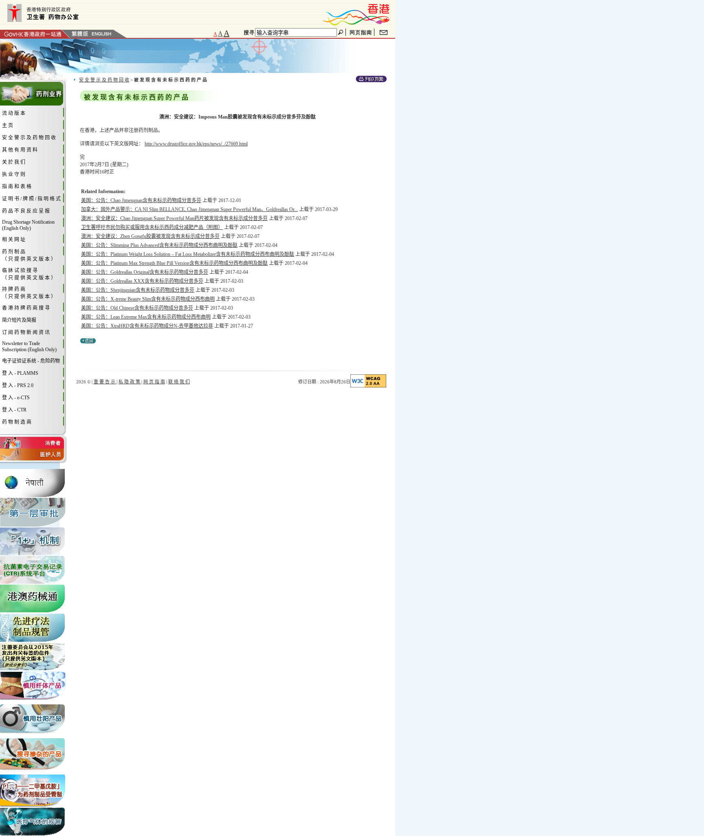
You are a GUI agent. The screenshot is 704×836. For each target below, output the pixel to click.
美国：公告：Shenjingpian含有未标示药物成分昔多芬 (137, 290)
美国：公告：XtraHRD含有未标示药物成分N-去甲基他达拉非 (147, 326)
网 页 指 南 (154, 381)
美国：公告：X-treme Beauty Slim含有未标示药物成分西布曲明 (148, 299)
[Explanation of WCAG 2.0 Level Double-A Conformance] (368, 385)
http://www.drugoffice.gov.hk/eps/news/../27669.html (196, 144)
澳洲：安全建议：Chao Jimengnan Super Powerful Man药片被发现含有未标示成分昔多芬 (174, 218)
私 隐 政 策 (130, 381)
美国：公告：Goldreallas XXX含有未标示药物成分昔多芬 (142, 281)
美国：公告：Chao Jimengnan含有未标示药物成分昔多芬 (141, 200)
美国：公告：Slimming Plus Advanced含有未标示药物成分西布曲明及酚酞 (159, 245)
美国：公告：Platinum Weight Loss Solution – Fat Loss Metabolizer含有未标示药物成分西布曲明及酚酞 (187, 254)
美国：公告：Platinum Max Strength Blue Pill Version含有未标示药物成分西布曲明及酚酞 (174, 263)
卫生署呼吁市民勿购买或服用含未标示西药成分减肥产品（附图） (152, 227)
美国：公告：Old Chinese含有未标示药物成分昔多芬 (137, 308)
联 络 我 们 (179, 381)
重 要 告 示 (105, 381)
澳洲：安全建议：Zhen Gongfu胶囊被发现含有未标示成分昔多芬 (150, 236)
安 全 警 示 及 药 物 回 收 (104, 79)
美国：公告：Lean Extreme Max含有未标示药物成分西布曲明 (146, 317)
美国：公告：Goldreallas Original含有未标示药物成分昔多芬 (144, 272)
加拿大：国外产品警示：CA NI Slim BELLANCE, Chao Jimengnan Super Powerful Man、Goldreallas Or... (189, 209)
